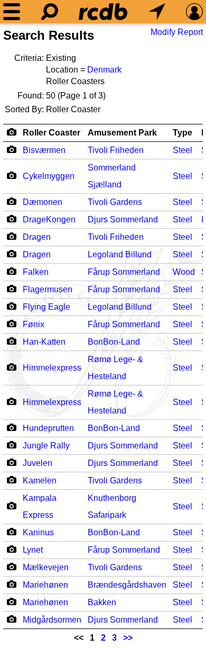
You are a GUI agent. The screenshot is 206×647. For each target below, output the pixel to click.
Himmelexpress (52, 367)
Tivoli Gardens (115, 201)
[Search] (49, 11)
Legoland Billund (120, 254)
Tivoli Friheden (116, 150)
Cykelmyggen (48, 176)
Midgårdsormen (52, 619)
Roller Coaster (51, 132)
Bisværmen (44, 150)
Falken (36, 271)
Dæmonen (42, 201)
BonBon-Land (114, 341)
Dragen (37, 236)
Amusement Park (122, 132)
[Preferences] (194, 11)
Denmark (104, 69)
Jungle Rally (46, 445)
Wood (184, 271)
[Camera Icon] (11, 149)
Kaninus (38, 532)
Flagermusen (47, 289)
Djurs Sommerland (123, 219)
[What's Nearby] (156, 11)
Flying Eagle (46, 306)
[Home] (103, 11)
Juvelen (37, 463)
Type (182, 132)
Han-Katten (44, 341)
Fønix (33, 324)
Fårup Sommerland (124, 271)
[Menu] (11, 11)
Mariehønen (45, 584)
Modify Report (177, 32)
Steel (182, 150)
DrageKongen (49, 219)
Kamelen (40, 480)
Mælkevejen (46, 567)
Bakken (102, 602)
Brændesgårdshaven (127, 584)
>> (128, 637)
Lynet (33, 549)
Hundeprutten (48, 428)
